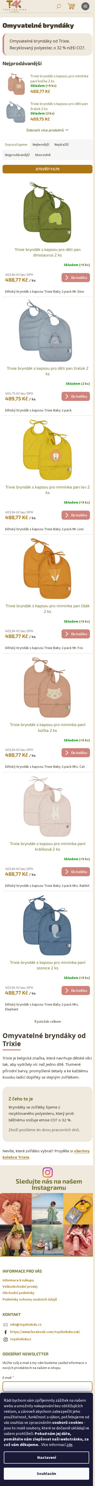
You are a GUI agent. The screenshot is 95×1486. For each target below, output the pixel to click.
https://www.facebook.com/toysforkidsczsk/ (45, 1332)
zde (69, 1444)
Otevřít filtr (48, 169)
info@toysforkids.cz (26, 1324)
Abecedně (43, 155)
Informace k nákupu (18, 1280)
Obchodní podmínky (18, 1293)
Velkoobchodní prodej (20, 1286)
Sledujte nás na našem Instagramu (49, 1184)
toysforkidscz (20, 1339)
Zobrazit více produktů (45, 130)
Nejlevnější (41, 144)
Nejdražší (61, 144)
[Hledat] (59, 6)
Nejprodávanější (17, 155)
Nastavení (46, 1457)
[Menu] (85, 6)
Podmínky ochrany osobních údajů (30, 1299)
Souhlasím (46, 1473)
